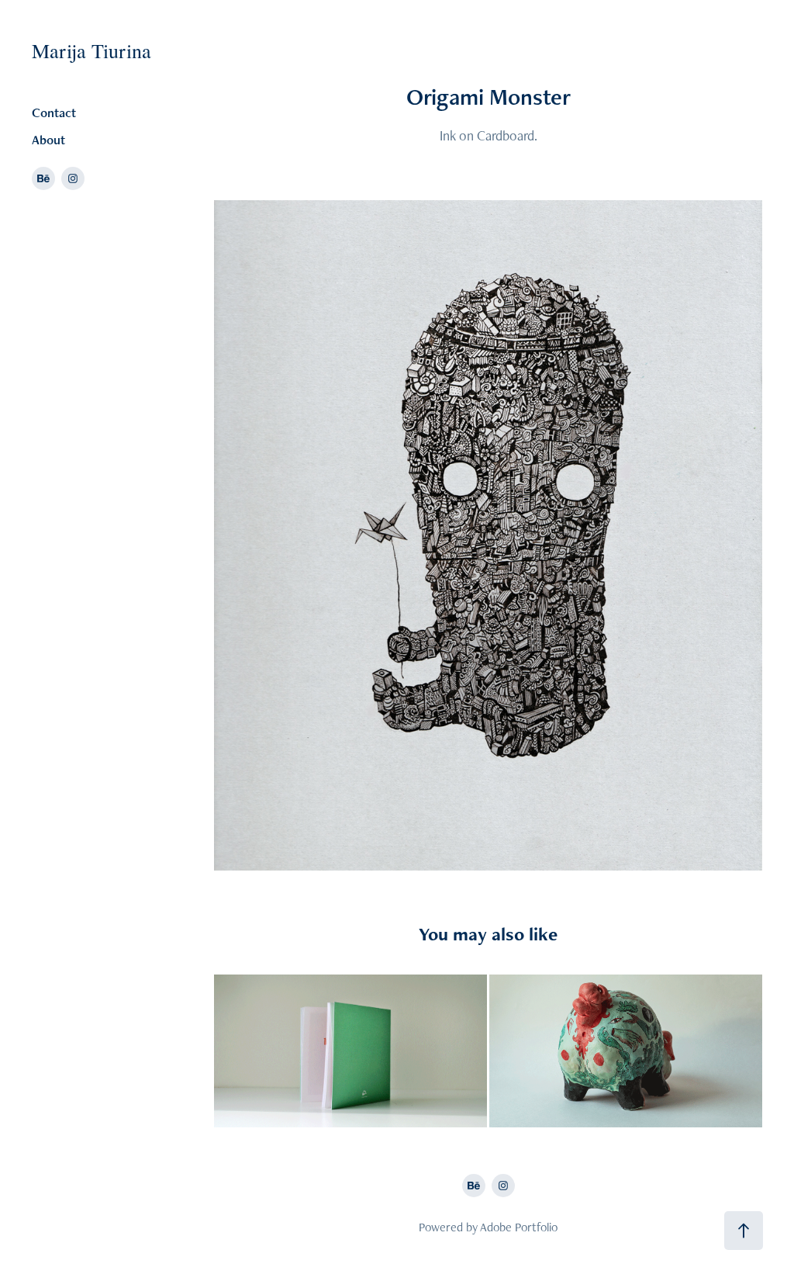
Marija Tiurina (91, 50)
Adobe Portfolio (519, 1227)
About (48, 139)
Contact (54, 112)
